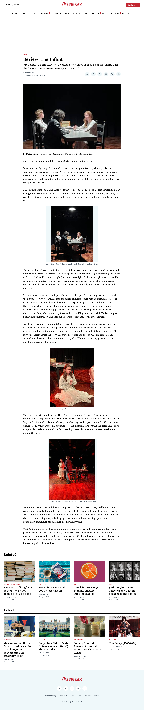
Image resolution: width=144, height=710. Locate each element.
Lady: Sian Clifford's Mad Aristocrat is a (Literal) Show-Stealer (54, 646)
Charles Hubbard (116, 646)
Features (44, 13)
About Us (63, 696)
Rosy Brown (44, 594)
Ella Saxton (44, 653)
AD (81, 702)
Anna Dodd (8, 659)
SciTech (95, 13)
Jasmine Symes (10, 597)
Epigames (115, 13)
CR (76, 702)
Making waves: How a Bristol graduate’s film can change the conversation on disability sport (18, 650)
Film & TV (76, 13)
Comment (32, 13)
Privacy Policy (50, 696)
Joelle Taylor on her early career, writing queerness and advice (122, 591)
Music (86, 13)
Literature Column (12, 584)
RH (79, 702)
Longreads (127, 13)
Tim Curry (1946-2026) (122, 643)
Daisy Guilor (28, 73)
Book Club (43, 584)
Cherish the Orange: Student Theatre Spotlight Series (86, 591)
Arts (67, 13)
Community (56, 13)
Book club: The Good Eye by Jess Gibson (52, 589)
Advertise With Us (92, 696)
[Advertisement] (72, 32)
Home (14, 13)
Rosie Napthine (80, 656)
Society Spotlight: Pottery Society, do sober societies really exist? (87, 648)
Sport (105, 13)
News (22, 13)
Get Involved (133, 5)
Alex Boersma (80, 597)
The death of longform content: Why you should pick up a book (18, 591)
